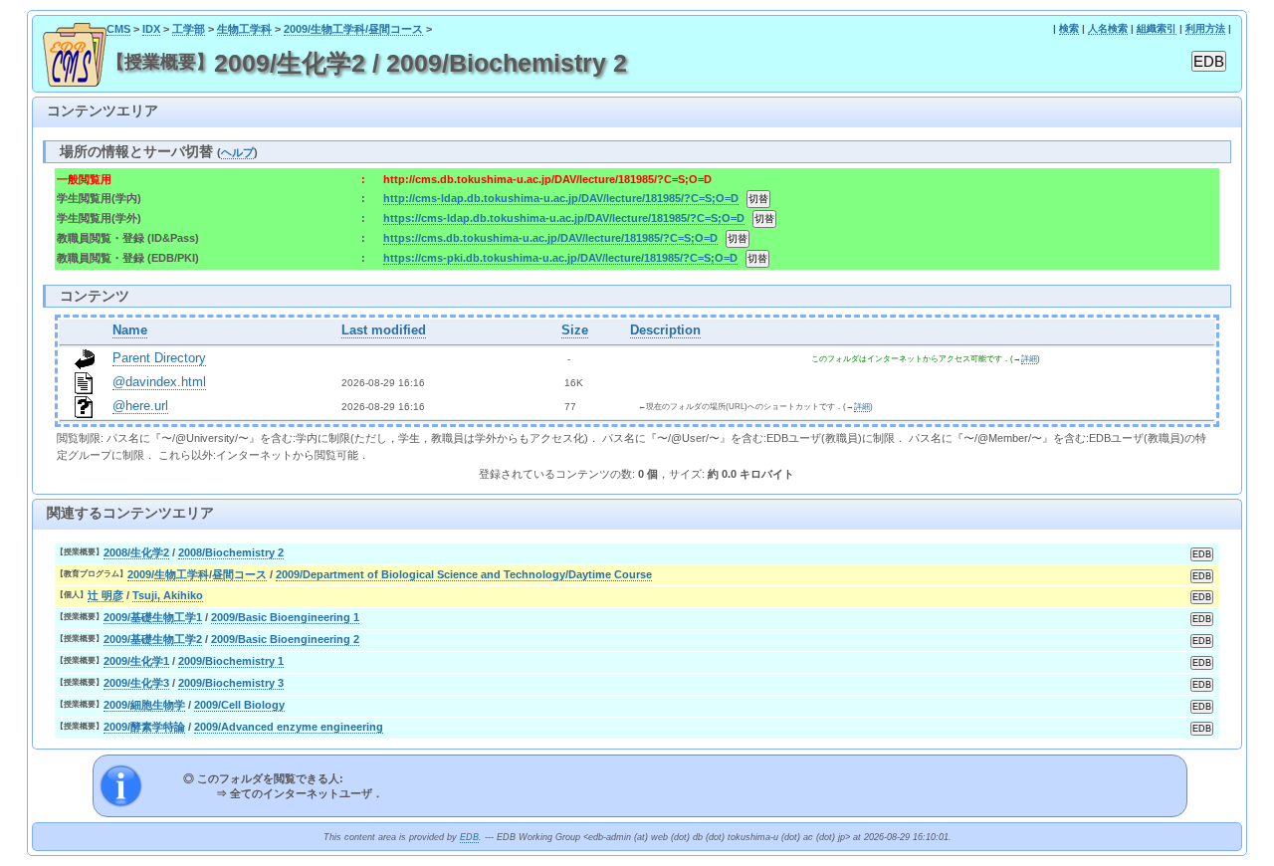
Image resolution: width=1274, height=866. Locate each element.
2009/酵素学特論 (144, 727)
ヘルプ (237, 152)
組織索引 (1156, 28)
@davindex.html (159, 382)
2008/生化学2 (136, 552)
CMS (118, 29)
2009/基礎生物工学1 (153, 617)
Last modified (383, 330)
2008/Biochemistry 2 (231, 552)
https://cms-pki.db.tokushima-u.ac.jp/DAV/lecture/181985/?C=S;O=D (560, 258)
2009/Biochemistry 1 (231, 661)
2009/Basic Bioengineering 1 (285, 617)
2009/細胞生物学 (144, 705)
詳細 (1029, 358)
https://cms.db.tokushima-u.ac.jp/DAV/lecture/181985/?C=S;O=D (550, 238)
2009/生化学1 (136, 661)
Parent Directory (159, 358)
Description (665, 330)
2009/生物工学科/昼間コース (353, 29)
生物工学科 (244, 29)
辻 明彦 (105, 595)
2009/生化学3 (136, 683)
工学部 (188, 29)
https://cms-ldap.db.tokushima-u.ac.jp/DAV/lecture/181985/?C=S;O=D (563, 218)
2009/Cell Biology (239, 705)
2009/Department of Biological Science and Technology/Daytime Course (464, 574)
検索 (1069, 28)
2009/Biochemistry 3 (231, 683)
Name (129, 330)
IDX (151, 29)
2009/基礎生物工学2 (153, 639)
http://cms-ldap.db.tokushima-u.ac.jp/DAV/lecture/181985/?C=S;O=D (561, 198)
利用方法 (1205, 28)
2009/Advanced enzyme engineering (288, 727)
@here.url (140, 406)
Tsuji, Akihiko (167, 595)
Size (574, 330)
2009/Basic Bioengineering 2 (285, 639)
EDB (469, 837)
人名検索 (1108, 28)
